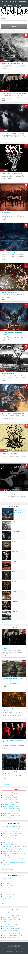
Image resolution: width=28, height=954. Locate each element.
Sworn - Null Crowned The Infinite (10, 833)
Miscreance (14, 591)
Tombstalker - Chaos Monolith (9, 851)
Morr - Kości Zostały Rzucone (9, 917)
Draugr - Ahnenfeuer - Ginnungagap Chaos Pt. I (13, 858)
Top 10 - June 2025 (7, 900)
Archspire (14, 541)
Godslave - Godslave (7, 837)
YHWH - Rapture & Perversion (11, 493)
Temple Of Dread (18, 510)
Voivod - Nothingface (7, 792)
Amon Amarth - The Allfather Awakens (11, 866)
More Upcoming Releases (7, 869)
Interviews (9, 5)
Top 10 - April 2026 (7, 882)
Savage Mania (15, 551)
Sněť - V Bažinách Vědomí (8, 835)
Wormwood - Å (6, 914)
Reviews (23, 2)
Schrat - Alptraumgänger (8, 797)
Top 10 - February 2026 (8, 885)
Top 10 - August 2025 (7, 896)
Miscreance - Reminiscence (9, 830)
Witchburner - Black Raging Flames (10, 831)
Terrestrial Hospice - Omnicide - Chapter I (12, 839)
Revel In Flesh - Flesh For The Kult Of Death (12, 846)
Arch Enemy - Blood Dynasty (9, 799)
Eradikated (14, 561)
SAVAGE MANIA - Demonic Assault (12, 173)
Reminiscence (15, 593)
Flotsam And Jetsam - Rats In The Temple (12, 826)
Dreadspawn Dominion (19, 512)
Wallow (13, 613)
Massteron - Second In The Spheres (11, 849)
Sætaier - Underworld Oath (9, 930)
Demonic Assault (15, 553)
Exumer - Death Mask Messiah (9, 828)
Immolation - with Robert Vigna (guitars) (12, 647)
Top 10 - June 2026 (7, 878)
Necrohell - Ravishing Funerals (9, 813)
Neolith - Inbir (6, 840)
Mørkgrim (14, 521)
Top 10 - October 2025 (8, 892)
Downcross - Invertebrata (8, 924)
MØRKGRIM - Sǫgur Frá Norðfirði (12, 63)
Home (5, 2)
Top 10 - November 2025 (8, 891)
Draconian (14, 571)
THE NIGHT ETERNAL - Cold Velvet (13, 133)
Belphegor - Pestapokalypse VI (9, 806)
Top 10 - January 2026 (7, 887)
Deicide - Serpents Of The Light (9, 812)
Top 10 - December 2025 (8, 889)
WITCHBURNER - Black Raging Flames (13, 413)
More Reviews (5, 622)
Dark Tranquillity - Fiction (8, 793)
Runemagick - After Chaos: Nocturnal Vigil (12, 848)
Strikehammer (15, 601)
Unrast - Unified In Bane (8, 801)
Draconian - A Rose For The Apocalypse (11, 808)
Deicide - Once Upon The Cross (10, 810)
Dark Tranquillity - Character (9, 802)
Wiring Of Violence (16, 563)
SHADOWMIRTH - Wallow (10, 374)
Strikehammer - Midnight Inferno (10, 928)
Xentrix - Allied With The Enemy (9, 937)
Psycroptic (14, 581)
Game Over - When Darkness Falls (10, 844)
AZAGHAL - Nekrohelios (9, 453)
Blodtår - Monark (6, 842)
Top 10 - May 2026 (7, 880)
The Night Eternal (16, 531)
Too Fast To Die (15, 543)
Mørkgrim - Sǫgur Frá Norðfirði (9, 912)
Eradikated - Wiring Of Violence (10, 919)
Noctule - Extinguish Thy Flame (9, 857)
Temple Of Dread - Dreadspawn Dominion (12, 932)
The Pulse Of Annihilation (17, 583)
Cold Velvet (14, 533)
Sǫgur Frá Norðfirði (16, 523)
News (14, 2)
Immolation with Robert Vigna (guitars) (14, 93)
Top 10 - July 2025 (6, 898)
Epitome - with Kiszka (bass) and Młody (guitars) (12, 741)
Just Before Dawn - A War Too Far (10, 815)
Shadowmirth (15, 611)
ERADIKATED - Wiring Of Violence (12, 213)
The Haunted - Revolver (8, 804)
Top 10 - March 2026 (7, 883)
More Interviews (5, 784)
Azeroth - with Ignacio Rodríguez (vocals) (13, 709)
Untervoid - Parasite (7, 795)
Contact (20, 5)
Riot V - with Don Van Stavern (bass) (14, 772)
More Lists (4, 903)
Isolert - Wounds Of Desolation (9, 817)
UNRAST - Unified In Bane (9, 253)
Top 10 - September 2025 (8, 894)
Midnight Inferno (15, 603)
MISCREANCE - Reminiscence (10, 293)
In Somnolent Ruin (16, 573)
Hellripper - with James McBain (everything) (12, 679)
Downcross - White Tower (8, 923)
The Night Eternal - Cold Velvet (9, 915)
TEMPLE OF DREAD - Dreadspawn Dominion (12, 333)
